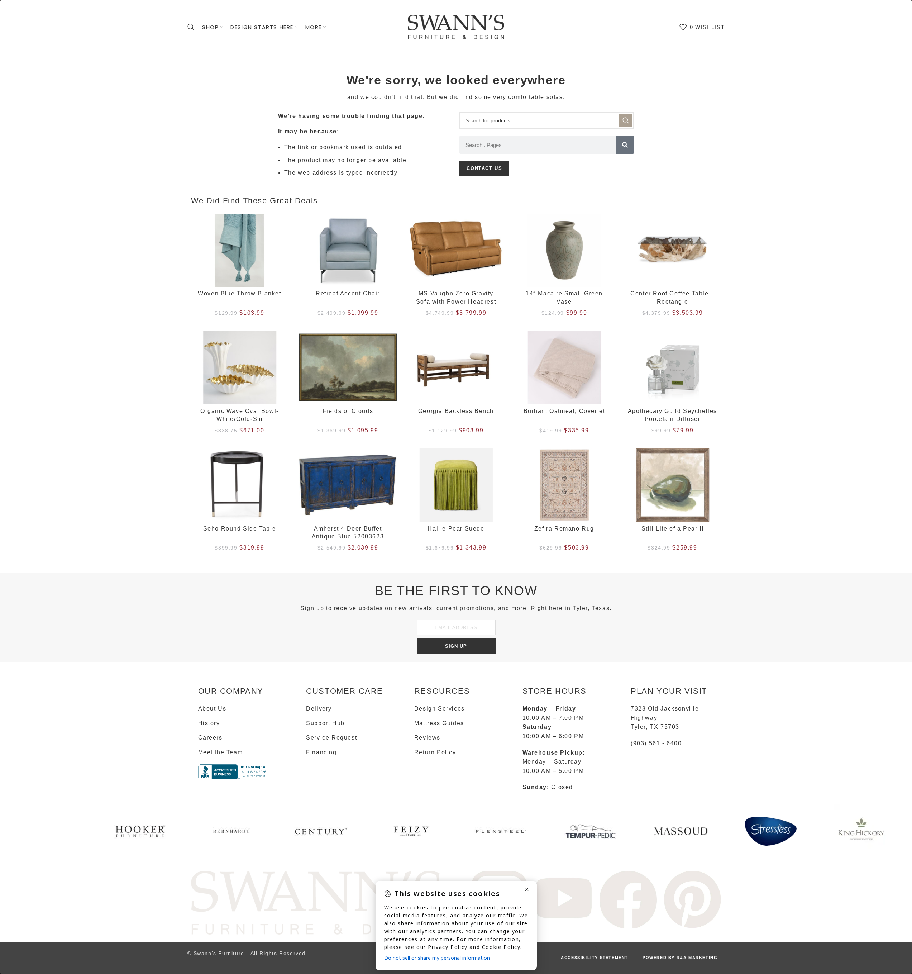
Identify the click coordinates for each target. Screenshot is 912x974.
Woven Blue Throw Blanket (239, 293)
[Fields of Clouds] (348, 367)
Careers (210, 738)
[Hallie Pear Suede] (456, 485)
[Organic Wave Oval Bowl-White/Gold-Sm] (239, 367)
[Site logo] (456, 26)
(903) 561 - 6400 (656, 743)
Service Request (331, 738)
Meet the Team (220, 752)
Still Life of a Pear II (672, 529)
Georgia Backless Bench (456, 411)
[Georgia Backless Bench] (456, 367)
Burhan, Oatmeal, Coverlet (564, 411)
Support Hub (325, 723)
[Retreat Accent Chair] (348, 250)
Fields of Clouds (348, 411)
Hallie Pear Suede (456, 529)
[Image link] (316, 902)
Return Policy (435, 752)
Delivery (319, 708)
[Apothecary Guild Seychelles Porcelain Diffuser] (672, 367)
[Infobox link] (141, 834)
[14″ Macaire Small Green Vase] (564, 250)
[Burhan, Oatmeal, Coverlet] (564, 367)
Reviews (427, 738)
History (209, 723)
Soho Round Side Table (239, 529)
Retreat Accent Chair (348, 293)
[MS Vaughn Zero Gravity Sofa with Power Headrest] (456, 250)
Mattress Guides (439, 723)
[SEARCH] (625, 120)
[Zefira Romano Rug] (564, 485)
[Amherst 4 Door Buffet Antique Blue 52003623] (348, 485)
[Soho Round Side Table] (239, 485)
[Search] (191, 27)
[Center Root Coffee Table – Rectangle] (672, 250)
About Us (212, 708)
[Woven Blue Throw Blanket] (239, 250)
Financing (321, 752)
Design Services (439, 708)
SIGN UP (456, 646)
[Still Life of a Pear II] (672, 485)
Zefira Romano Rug (564, 529)
